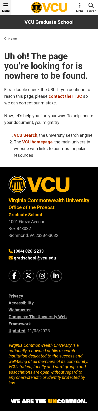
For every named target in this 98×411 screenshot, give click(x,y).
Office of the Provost (31, 207)
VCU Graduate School (49, 22)
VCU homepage (37, 141)
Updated (17, 330)
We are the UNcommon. (49, 401)
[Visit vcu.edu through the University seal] (49, 186)
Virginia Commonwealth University (49, 200)
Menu (6, 10)
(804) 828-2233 (29, 251)
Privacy (16, 296)
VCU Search (25, 135)
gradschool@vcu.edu (35, 257)
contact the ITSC (65, 96)
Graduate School (25, 214)
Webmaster (20, 309)
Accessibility (21, 302)
